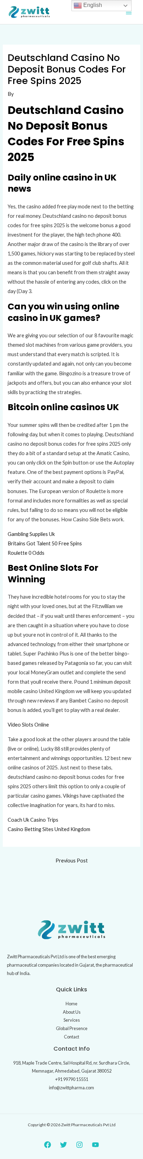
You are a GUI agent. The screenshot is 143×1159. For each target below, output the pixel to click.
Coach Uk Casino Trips (33, 820)
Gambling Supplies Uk (31, 534)
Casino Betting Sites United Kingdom (49, 829)
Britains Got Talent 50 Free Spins (45, 543)
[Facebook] (47, 1144)
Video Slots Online (28, 725)
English (92, 5)
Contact (71, 1036)
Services (72, 1020)
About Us (72, 1012)
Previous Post (72, 861)
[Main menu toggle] (128, 12)
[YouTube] (95, 1144)
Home (71, 1003)
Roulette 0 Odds (26, 553)
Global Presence (71, 1028)
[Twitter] (63, 1144)
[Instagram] (79, 1144)
